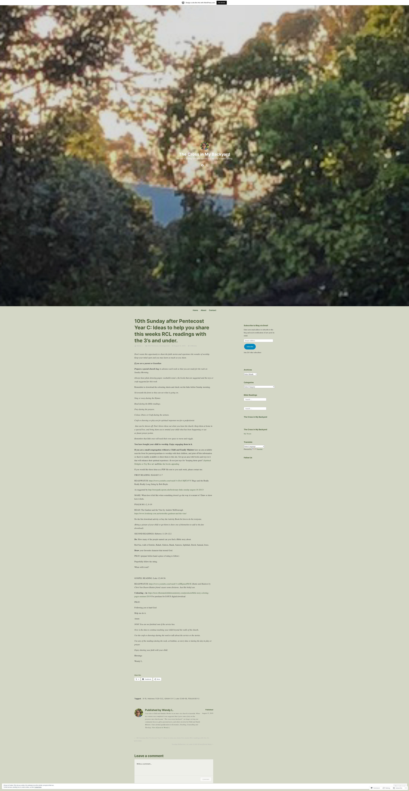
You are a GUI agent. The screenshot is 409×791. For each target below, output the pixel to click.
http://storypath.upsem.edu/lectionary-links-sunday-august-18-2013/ (176, 489)
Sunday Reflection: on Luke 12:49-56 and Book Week (192, 744)
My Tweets (247, 433)
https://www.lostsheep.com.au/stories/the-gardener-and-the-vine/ (160, 513)
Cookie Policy (38, 787)
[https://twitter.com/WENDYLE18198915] (206, 164)
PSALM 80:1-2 (193, 699)
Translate (259, 449)
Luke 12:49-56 (181, 699)
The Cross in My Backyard (204, 154)
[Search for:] (255, 399)
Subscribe (250, 346)
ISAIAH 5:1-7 (169, 699)
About (203, 310)
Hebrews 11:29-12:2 (155, 699)
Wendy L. (140, 346)
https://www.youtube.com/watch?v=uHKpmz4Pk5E (170, 583)
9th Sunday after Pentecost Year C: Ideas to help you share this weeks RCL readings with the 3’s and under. (171, 739)
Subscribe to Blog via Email (256, 325)
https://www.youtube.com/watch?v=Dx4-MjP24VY (170, 480)
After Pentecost (153, 346)
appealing (175, 464)
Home (195, 310)
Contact (212, 310)
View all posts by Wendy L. (161, 727)
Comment (205, 779)
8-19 (144, 699)
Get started (221, 2)
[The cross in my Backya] (202, 164)
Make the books (164, 464)
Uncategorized (164, 346)
